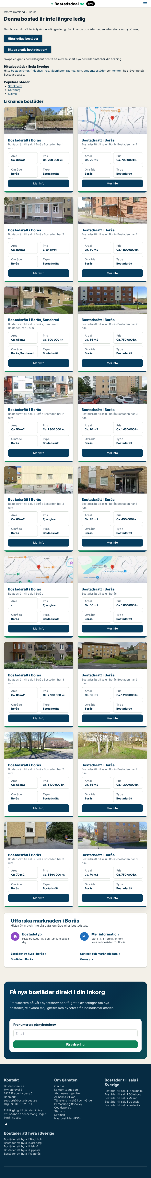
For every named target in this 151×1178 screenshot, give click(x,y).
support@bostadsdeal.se (20, 1100)
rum (79, 70)
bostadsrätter (20, 70)
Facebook (6, 1124)
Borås (32, 12)
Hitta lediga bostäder (23, 38)
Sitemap (59, 1114)
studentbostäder (95, 70)
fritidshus (36, 70)
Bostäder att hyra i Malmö (21, 1146)
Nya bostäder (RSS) (67, 1118)
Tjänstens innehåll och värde (73, 1100)
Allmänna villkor (64, 1097)
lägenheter (58, 70)
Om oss (85, 959)
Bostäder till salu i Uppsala (122, 1101)
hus (46, 70)
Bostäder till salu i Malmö (121, 1098)
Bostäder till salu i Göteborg (123, 1094)
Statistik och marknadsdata (99, 953)
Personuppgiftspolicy (68, 1104)
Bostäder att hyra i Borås (27, 953)
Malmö (12, 93)
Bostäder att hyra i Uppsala (22, 1150)
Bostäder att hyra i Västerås (22, 1153)
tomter (116, 70)
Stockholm (15, 86)
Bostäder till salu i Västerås (122, 1105)
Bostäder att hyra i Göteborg (23, 1142)
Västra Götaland (14, 12)
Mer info (38, 183)
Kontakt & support (66, 1089)
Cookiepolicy (62, 1107)
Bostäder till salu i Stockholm (124, 1090)
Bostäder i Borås (22, 959)
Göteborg (14, 89)
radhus (70, 70)
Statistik (59, 1111)
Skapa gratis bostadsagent (27, 49)
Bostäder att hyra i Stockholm (23, 1139)
